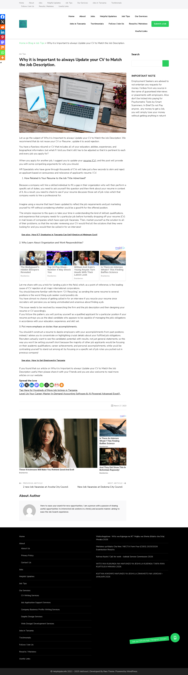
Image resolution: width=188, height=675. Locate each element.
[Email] (51, 385)
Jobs (40, 3)
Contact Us (26, 562)
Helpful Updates (54, 3)
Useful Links (64, 6)
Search (135, 54)
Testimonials (116, 3)
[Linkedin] (31, 385)
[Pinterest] (2, 37)
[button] (175, 637)
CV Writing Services (30, 595)
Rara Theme (108, 671)
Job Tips (69, 3)
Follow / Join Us (27, 6)
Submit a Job (160, 23)
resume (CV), (90, 160)
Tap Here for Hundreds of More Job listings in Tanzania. (48, 390)
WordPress (132, 671)
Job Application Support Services (36, 602)
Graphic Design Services (31, 616)
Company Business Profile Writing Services (40, 609)
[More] (61, 385)
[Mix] (2, 47)
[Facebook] (21, 385)
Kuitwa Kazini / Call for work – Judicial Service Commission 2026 (124, 556)
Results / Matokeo (46, 6)
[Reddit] (2, 27)
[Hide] (1, 63)
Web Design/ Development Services (37, 623)
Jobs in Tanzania (99, 3)
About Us (25, 548)
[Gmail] (56, 385)
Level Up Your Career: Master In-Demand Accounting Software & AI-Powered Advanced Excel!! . (70, 393)
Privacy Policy (27, 555)
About (31, 3)
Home (21, 3)
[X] (26, 385)
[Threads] (46, 385)
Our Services (82, 3)
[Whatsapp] (41, 385)
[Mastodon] (36, 385)
